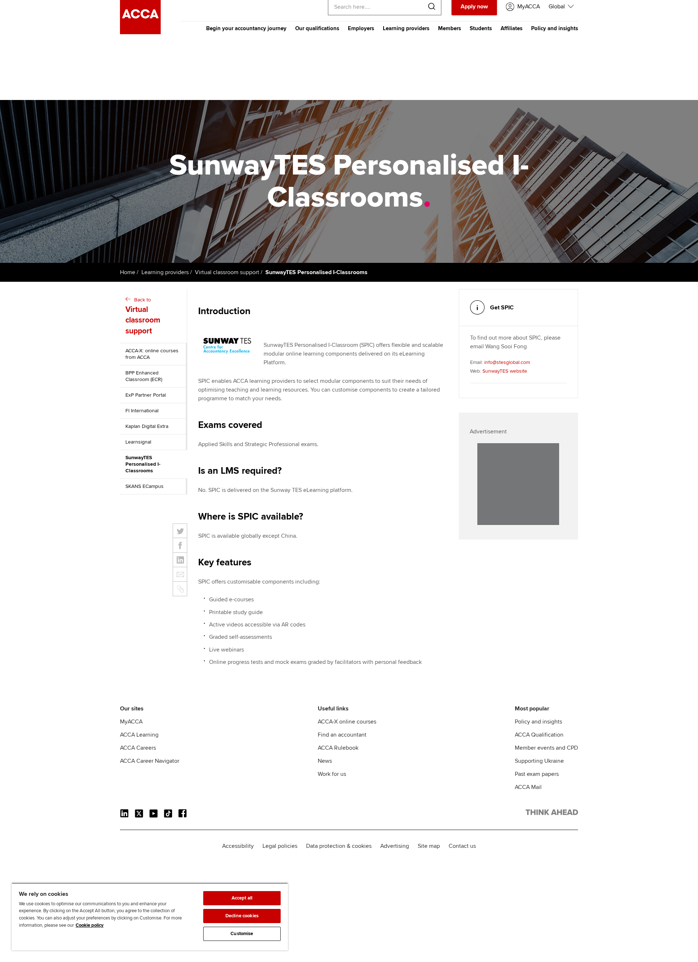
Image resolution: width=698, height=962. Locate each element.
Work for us (332, 774)
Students (481, 28)
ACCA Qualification (539, 734)
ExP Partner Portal (145, 395)
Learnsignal (138, 442)
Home (127, 272)
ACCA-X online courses (347, 721)
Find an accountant (342, 734)
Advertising (394, 846)
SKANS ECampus (144, 486)
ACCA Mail (528, 787)
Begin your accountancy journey (246, 28)
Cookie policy (90, 925)
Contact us (462, 846)
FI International (142, 411)
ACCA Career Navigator (149, 761)
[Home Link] (552, 813)
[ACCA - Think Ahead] (140, 32)
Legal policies (279, 846)
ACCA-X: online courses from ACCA (151, 354)
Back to (142, 316)
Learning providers (406, 28)
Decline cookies (241, 916)
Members (449, 28)
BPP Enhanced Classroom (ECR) (143, 376)
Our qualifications (317, 28)
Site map (429, 846)
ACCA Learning (139, 734)
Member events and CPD (546, 747)
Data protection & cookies (339, 846)
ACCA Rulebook (338, 747)
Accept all (242, 898)
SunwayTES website (504, 371)
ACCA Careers (138, 747)
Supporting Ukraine (539, 761)
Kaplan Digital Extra (146, 426)
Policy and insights (554, 28)
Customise (241, 934)
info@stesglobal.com (507, 362)
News (325, 761)
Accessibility (238, 846)
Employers (361, 28)
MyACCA (131, 721)
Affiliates (511, 28)
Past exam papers (537, 774)
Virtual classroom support (227, 272)
